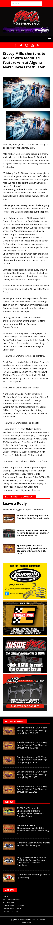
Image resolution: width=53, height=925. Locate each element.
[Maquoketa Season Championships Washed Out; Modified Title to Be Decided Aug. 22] (9, 828)
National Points (15, 721)
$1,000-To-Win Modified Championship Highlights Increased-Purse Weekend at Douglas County (30, 812)
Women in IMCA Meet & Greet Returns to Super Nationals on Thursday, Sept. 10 (33, 533)
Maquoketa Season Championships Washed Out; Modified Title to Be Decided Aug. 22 (33, 829)
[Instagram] (26, 45)
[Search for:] (26, 3)
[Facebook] (15, 45)
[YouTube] (32, 45)
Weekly (9, 801)
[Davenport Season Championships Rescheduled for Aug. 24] (9, 845)
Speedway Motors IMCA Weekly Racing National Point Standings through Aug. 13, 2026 (32, 745)
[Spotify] (38, 45)
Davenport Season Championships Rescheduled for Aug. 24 (33, 844)
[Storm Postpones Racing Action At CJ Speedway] (9, 877)
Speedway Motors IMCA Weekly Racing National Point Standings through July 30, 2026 (32, 774)
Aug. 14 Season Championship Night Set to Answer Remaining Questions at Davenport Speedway (32, 861)
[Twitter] (20, 45)
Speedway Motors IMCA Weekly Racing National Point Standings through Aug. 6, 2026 (32, 760)
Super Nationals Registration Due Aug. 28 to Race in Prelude (33, 517)
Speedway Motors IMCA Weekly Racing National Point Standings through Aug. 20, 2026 (32, 549)
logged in (20, 509)
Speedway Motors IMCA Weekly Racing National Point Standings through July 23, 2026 (32, 789)
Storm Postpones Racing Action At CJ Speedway (33, 876)
